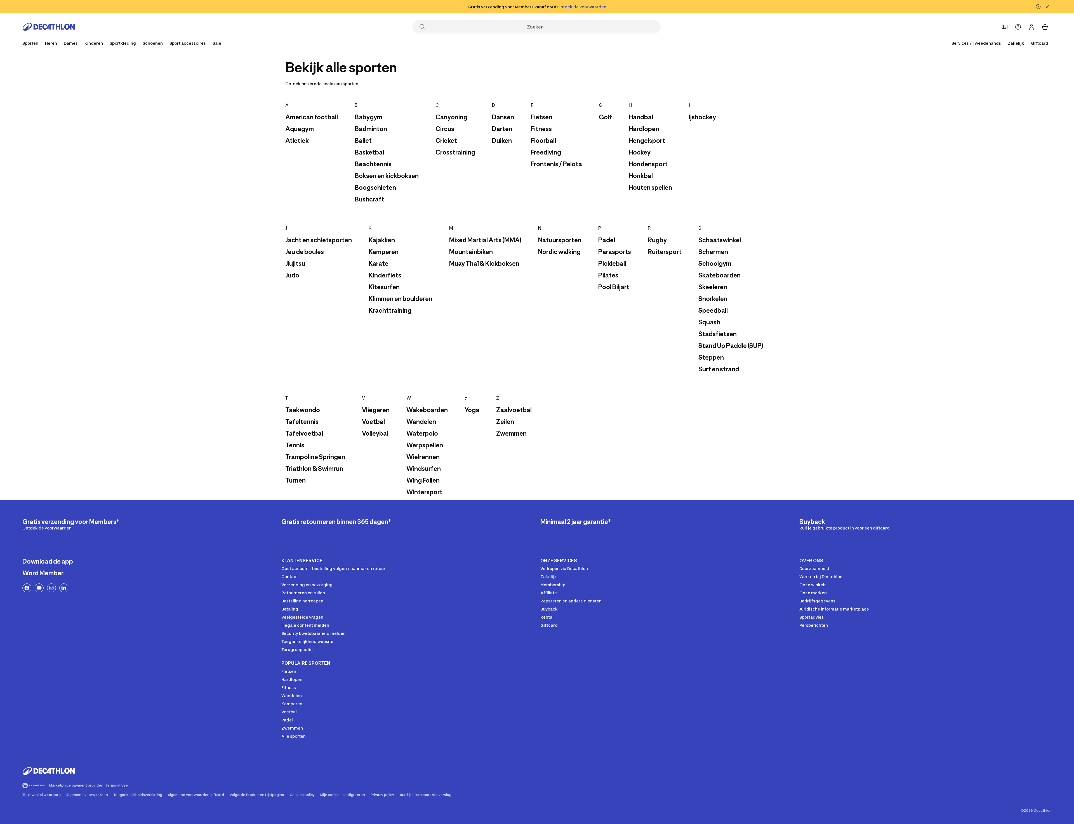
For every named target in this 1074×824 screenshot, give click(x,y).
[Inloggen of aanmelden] (1031, 27)
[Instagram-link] (51, 587)
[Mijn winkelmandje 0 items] (1045, 27)
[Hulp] (1018, 27)
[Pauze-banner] (1038, 6)
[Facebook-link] (26, 587)
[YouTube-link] (39, 587)
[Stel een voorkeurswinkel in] (1004, 27)
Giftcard (1039, 43)
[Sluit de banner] (1047, 6)
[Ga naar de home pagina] (48, 27)
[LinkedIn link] (63, 587)
